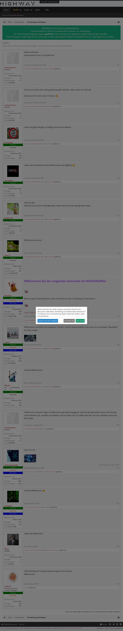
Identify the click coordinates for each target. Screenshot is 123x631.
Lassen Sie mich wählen (47, 321)
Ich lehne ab (69, 321)
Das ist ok (80, 321)
